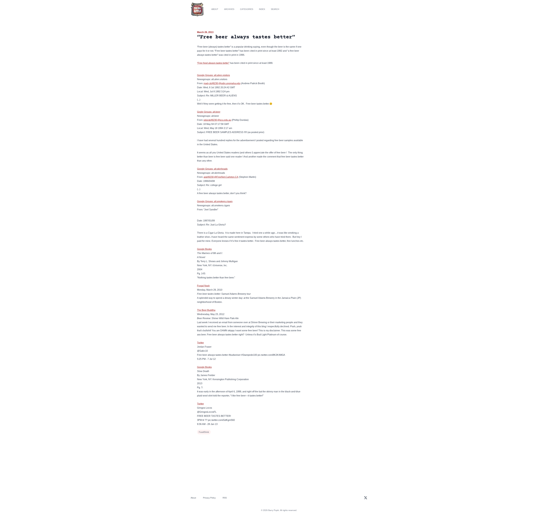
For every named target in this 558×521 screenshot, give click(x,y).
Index (262, 9)
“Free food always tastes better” (213, 63)
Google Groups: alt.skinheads (212, 169)
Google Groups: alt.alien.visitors (213, 75)
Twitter (200, 342)
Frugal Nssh (203, 285)
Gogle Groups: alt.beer (208, 112)
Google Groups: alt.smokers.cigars (215, 201)
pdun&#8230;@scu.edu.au (217, 120)
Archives (229, 9)
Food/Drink (204, 432)
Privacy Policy (209, 498)
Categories (246, 9)
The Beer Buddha (206, 310)
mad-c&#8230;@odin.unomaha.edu (222, 83)
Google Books (204, 249)
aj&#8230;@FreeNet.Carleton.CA (221, 177)
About (214, 9)
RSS (225, 498)
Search (275, 9)
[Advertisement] (335, 53)
